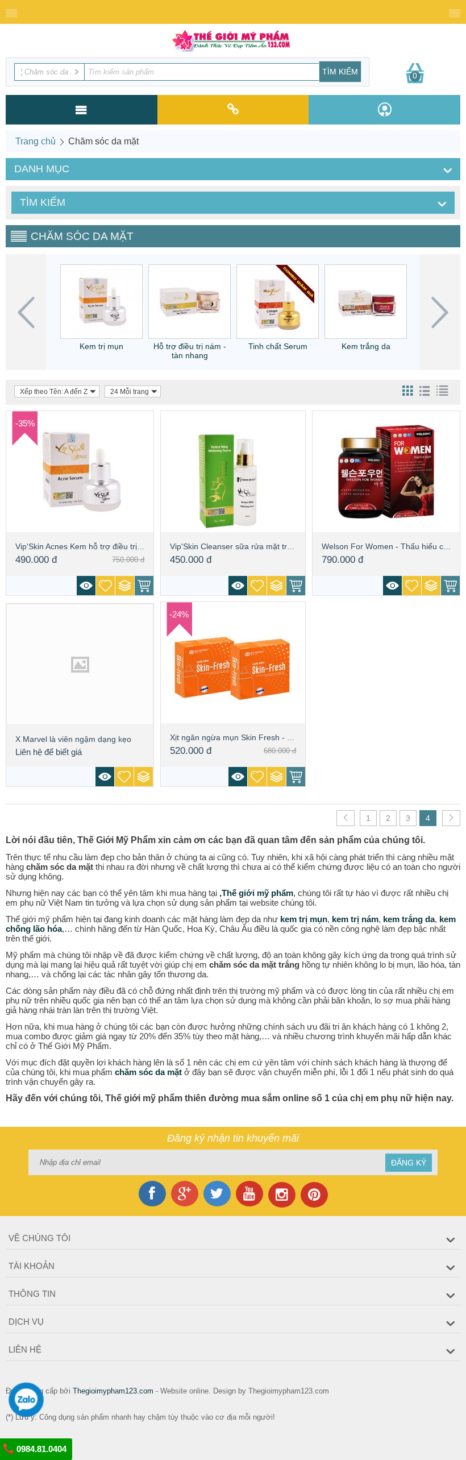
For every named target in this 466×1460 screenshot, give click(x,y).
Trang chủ (35, 141)
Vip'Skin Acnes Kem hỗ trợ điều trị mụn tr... (92, 546)
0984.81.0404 (40, 1449)
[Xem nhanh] (86, 585)
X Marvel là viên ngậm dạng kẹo (73, 739)
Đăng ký (408, 1162)
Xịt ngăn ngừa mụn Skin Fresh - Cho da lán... (251, 737)
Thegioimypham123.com (113, 1391)
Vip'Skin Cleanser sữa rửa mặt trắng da (241, 546)
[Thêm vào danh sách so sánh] (124, 585)
